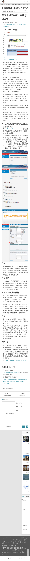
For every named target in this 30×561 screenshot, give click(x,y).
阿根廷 (20, 552)
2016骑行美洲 (13, 4)
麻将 (6, 554)
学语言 (8, 544)
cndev (3, 538)
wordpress (9, 540)
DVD (15, 538)
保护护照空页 (26, 529)
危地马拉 (12, 542)
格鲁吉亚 (9, 550)
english (18, 538)
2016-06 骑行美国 (23, 4)
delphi (7, 538)
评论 (26, 11)
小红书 (12, 544)
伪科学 (20, 540)
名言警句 (18, 542)
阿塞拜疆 (12, 552)
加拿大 (24, 540)
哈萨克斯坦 (24, 542)
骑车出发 (6, 4)
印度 (8, 542)
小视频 (16, 544)
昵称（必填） (19, 403)
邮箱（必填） (19, 406)
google (26, 538)
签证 (15, 550)
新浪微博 (19, 548)
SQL (5, 540)
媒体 (5, 544)
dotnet (12, 538)
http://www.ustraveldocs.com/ (13, 129)
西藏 (5, 552)
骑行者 (3, 554)
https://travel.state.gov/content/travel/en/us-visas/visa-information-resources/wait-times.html (15, 381)
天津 (3, 544)
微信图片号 (12, 546)
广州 (20, 544)
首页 (2, 4)
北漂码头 (4, 542)
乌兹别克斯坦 (15, 540)
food (22, 538)
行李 (3, 552)
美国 (19, 550)
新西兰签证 (4, 550)
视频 (8, 552)
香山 (23, 552)
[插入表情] (27, 427)
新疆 (25, 548)
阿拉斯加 (16, 552)
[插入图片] (23, 427)
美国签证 (22, 550)
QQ (3, 540)
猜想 (13, 550)
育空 (25, 550)
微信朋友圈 (8, 548)
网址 (17, 410)
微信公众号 (5, 546)
